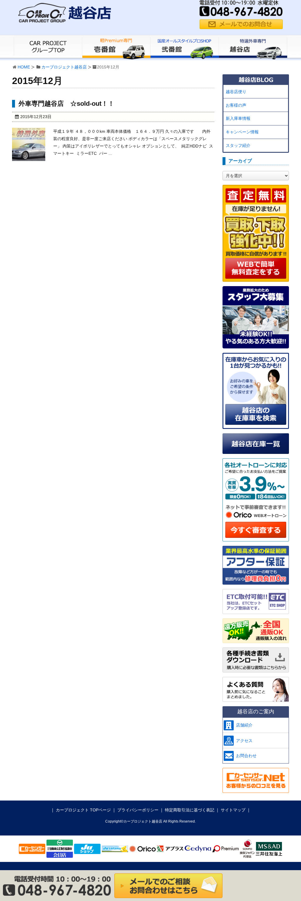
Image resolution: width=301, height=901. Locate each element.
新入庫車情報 (238, 118)
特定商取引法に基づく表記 (189, 810)
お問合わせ (246, 755)
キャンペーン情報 (242, 132)
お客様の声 (236, 105)
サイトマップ (233, 810)
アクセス (244, 740)
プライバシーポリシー (137, 810)
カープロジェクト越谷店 (64, 67)
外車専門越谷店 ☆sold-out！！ (66, 103)
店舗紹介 (244, 725)
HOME (24, 67)
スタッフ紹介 (238, 145)
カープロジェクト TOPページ (83, 810)
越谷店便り (236, 91)
